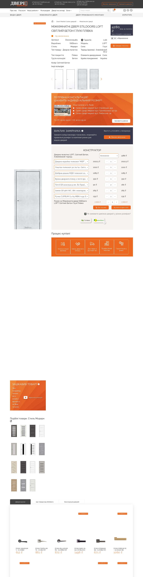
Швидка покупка (121, 46)
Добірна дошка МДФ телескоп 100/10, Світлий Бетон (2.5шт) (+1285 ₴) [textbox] (72, 173)
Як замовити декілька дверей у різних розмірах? (109, 214)
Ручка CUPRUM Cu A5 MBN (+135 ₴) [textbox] (70, 196)
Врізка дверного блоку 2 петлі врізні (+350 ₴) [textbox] (72, 179)
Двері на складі (58, 11)
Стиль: (64, 47)
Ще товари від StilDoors (44, 502)
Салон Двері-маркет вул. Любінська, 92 (93, 113)
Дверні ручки (20, 502)
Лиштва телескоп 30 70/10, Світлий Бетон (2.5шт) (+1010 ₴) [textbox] (72, 167)
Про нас (13, 11)
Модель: (94, 43)
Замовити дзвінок (125, 4)
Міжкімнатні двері (48, 15)
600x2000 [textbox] (104, 156)
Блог (68, 11)
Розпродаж (45, 11)
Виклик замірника (109, 4)
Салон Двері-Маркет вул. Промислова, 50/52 (96, 111)
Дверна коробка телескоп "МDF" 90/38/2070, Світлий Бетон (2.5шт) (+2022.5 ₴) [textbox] (72, 161)
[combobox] (109, 155)
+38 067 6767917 (37, 4)
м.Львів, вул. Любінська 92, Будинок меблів (86, 2)
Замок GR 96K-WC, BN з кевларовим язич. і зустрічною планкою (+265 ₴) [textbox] (72, 191)
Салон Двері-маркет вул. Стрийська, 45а (94, 108)
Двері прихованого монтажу (90, 15)
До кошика (102, 207)
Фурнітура (127, 15)
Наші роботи (32, 11)
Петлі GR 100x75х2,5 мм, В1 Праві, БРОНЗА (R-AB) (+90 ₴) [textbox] (72, 185)
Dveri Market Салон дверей (66, 21)
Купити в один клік (121, 207)
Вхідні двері (15, 15)
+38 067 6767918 (82, 5)
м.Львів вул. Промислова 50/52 (64, 2)
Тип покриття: (64, 55)
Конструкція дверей (71, 502)
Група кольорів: (64, 58)
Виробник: (64, 43)
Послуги (21, 11)
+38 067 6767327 (59, 4)
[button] (101, 79)
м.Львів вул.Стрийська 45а (41, 2)
